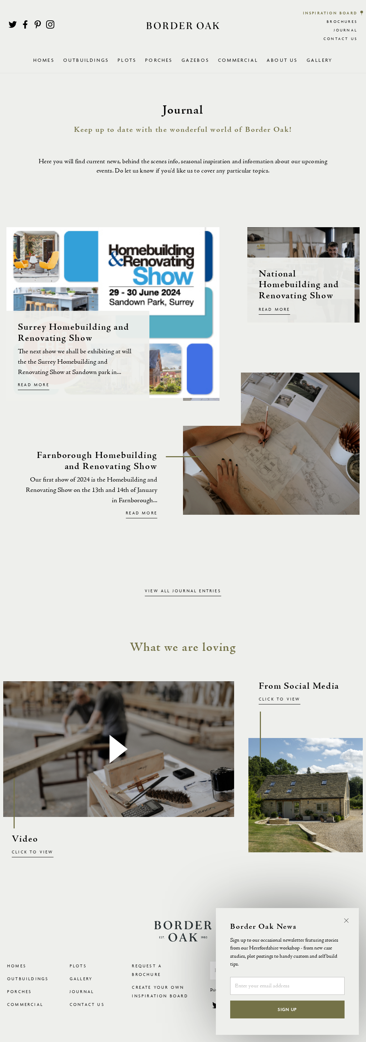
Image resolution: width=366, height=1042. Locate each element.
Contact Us (340, 38)
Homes (16, 965)
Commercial (25, 1004)
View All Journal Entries (183, 590)
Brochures (342, 21)
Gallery (320, 60)
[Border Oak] (183, 25)
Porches (159, 60)
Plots (78, 965)
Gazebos (195, 60)
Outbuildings (28, 978)
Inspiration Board (330, 13)
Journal (345, 30)
